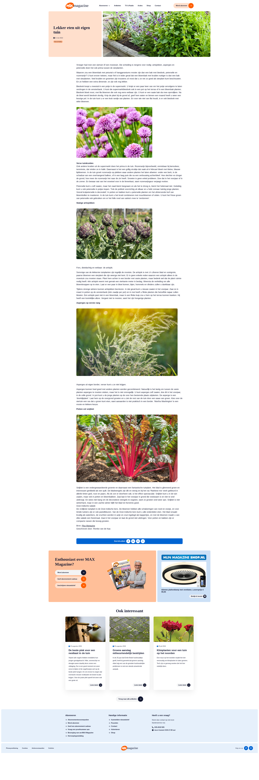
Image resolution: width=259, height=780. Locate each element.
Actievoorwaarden (38, 748)
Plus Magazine (88, 526)
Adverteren (115, 729)
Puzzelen (114, 723)
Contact (114, 726)
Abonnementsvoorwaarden (78, 720)
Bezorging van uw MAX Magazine (80, 733)
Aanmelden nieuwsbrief (120, 720)
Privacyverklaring (12, 748)
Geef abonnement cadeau (67, 579)
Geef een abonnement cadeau (79, 726)
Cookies (25, 748)
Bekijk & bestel (196, 596)
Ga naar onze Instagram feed (251, 748)
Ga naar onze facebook (246, 748)
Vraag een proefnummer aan (79, 729)
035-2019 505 (159, 727)
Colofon (51, 748)
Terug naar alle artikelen (127, 699)
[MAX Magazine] (77, 5)
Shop (113, 733)
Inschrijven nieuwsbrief (66, 585)
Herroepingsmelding (76, 736)
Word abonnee (63, 572)
